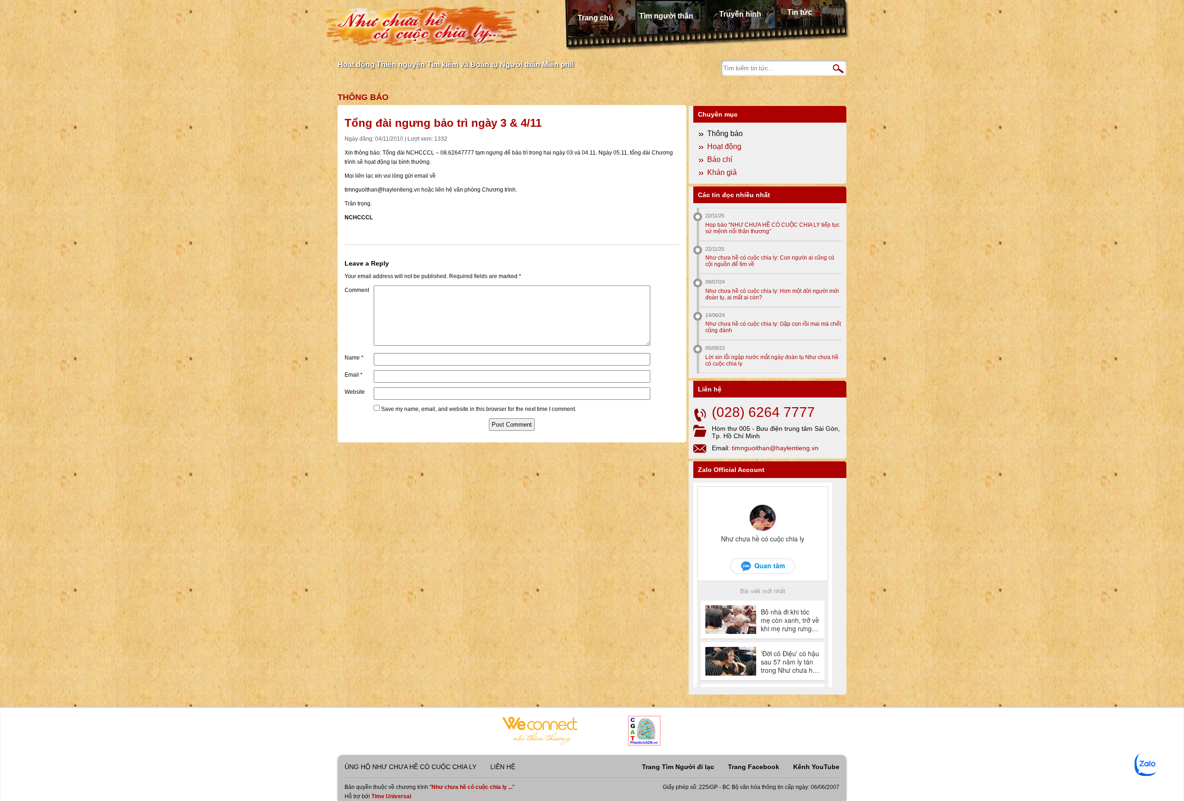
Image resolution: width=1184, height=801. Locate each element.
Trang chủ (595, 18)
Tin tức (799, 12)
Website (355, 392)
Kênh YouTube (816, 766)
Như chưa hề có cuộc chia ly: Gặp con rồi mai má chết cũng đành (773, 327)
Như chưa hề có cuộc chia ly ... (472, 787)
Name (354, 357)
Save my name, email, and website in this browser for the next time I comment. (478, 409)
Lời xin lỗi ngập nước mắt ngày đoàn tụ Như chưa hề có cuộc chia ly (772, 360)
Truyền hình (740, 14)
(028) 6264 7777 (763, 412)
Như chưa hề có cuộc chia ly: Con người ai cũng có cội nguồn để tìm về (769, 261)
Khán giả (722, 172)
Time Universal (391, 796)
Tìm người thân (666, 16)
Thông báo (363, 97)
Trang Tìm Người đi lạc (678, 766)
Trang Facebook (753, 766)
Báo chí (719, 159)
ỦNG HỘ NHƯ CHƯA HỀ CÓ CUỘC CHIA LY (410, 766)
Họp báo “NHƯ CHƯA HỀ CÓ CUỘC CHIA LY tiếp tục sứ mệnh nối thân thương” (772, 228)
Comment (357, 290)
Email (354, 375)
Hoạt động (724, 146)
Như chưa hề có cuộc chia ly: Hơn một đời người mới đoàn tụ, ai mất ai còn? (772, 294)
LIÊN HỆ (502, 766)
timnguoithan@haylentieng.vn (775, 448)
